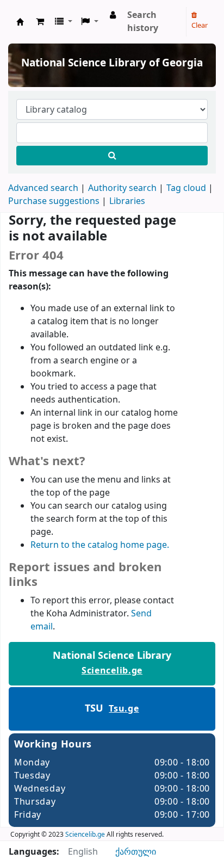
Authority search (122, 188)
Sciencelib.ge (112, 670)
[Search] (112, 155)
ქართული (135, 851)
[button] (40, 22)
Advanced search (43, 188)
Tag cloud (186, 188)
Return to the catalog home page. (99, 545)
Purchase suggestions (53, 201)
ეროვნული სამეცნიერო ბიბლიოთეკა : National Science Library (20, 22)
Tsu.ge (124, 708)
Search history (142, 22)
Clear (199, 25)
